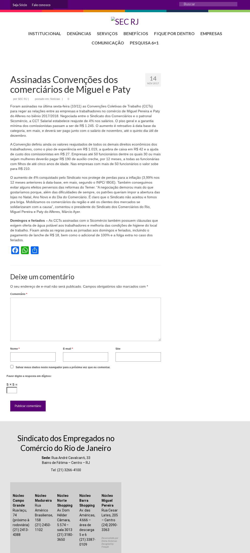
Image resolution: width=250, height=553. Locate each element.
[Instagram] (56, 4)
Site (117, 348)
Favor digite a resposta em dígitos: (29, 376)
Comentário (18, 293)
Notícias (55, 98)
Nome (15, 348)
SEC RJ (22, 98)
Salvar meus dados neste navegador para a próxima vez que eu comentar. (63, 367)
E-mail (68, 348)
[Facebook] (64, 4)
